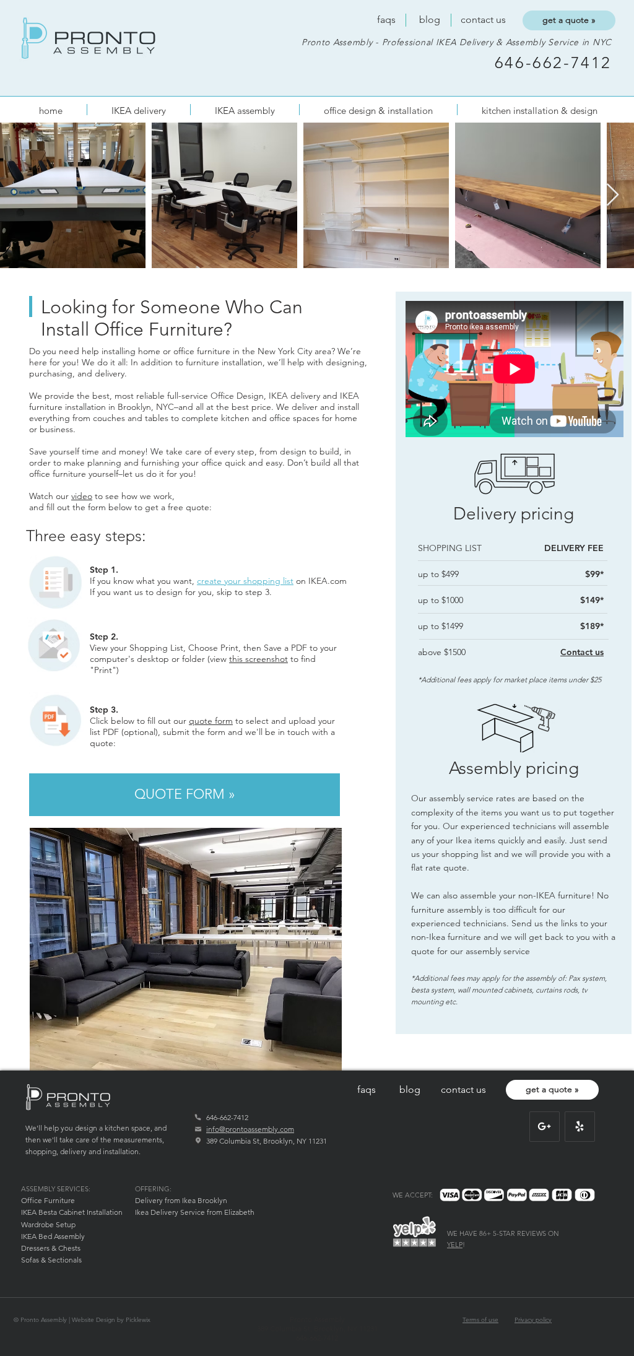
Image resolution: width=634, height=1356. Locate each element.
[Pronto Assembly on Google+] (544, 1126)
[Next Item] (613, 195)
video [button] (81, 496)
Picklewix (138, 1320)
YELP (454, 1244)
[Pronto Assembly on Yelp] (579, 1126)
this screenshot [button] (258, 658)
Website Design (93, 1320)
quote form (211, 720)
